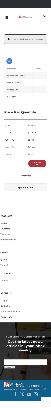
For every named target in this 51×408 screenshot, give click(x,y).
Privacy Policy (6, 317)
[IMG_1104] (25, 16)
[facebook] (15, 394)
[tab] (25, 175)
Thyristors (5, 228)
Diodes (3, 223)
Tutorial (4, 265)
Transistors (5, 234)
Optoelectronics (8, 239)
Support (4, 300)
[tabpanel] (25, 181)
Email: (7, 357)
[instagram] (36, 394)
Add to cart (37, 163)
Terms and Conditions (11, 311)
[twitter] (22, 394)
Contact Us (5, 306)
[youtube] (29, 394)
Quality (3, 259)
